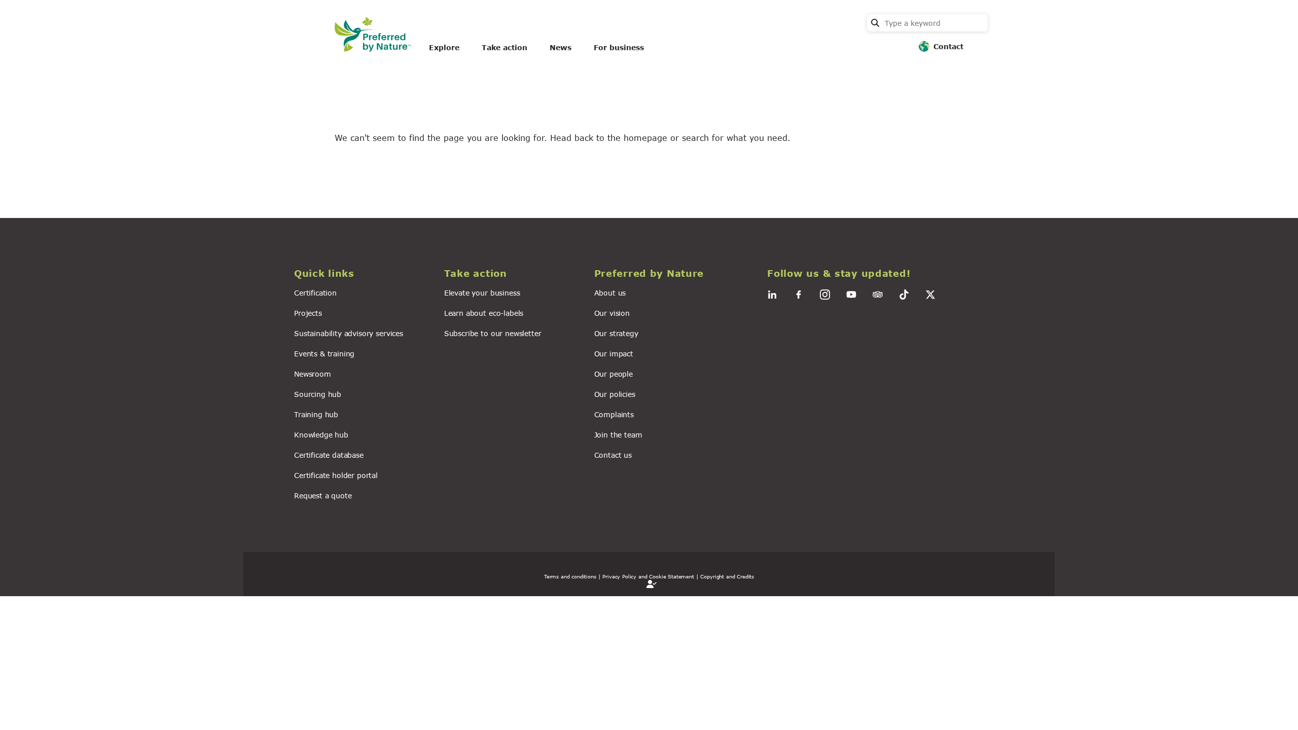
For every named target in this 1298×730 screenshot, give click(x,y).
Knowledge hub (321, 434)
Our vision (612, 313)
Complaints (614, 414)
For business (619, 47)
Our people (613, 374)
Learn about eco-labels (483, 313)
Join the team (618, 434)
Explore (444, 47)
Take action (504, 47)
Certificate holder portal (336, 475)
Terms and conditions (570, 576)
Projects (308, 313)
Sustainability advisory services (348, 333)
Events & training (324, 353)
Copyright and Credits (727, 576)
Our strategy (616, 333)
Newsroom (312, 374)
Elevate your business (482, 292)
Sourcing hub (317, 394)
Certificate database (329, 455)
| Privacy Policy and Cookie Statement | (648, 576)
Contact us (613, 455)
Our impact (613, 353)
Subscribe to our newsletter (493, 333)
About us (610, 292)
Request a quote (323, 495)
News (560, 47)
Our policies (614, 394)
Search (875, 22)
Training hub (316, 414)
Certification (315, 292)
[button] (363, 273)
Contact (948, 46)
